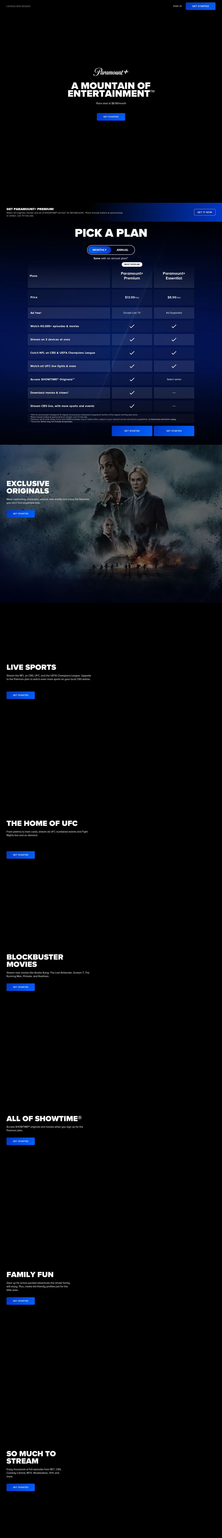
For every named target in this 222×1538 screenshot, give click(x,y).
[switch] (111, 250)
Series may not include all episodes (56, 422)
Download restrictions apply (163, 419)
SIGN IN (177, 6)
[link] (200, 6)
